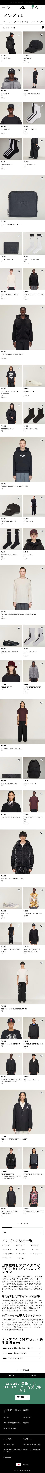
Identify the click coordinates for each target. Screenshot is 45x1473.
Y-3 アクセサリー (8, 1254)
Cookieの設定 (8, 1439)
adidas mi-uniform (10, 1428)
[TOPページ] (22, 8)
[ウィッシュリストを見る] (8, 7)
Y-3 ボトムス (21, 1245)
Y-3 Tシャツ (20, 1250)
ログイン (11, 1375)
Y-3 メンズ (34, 1250)
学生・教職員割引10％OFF (12, 1423)
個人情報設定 (27, 1439)
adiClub (6, 1417)
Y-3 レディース (36, 1254)
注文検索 (26, 1410)
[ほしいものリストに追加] (19, 35)
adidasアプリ (27, 1417)
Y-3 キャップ (21, 1254)
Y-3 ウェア (5, 1245)
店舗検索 (26, 1423)
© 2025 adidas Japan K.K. (22, 1470)
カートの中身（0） (30, 1375)
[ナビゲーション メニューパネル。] (3, 7)
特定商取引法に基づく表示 (31, 1449)
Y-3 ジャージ (6, 1258)
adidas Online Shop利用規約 (32, 1444)
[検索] (36, 7)
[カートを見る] (41, 7)
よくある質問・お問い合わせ (12, 1411)
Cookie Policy (8, 1457)
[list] (22, 22)
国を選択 (26, 1464)
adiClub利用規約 (9, 1444)
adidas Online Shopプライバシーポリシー (13, 1451)
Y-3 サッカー (21, 1258)
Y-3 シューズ (6, 1250)
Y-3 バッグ (34, 1245)
